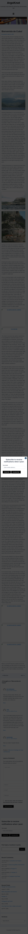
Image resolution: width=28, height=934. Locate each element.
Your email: (5, 465)
